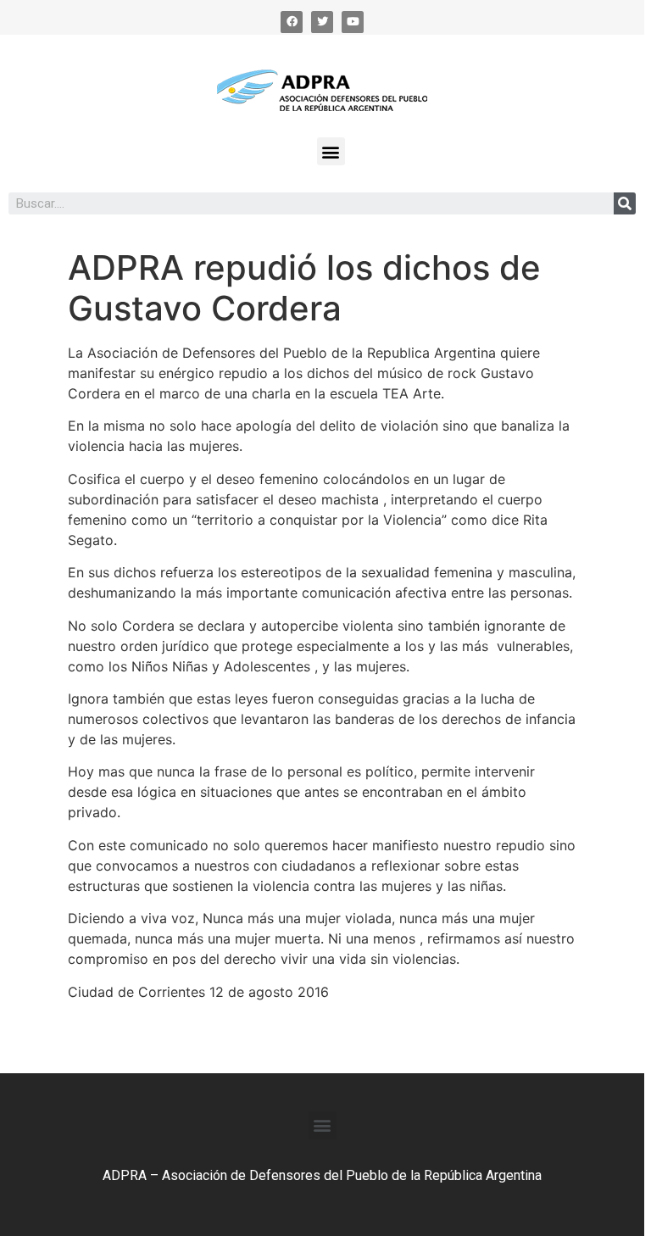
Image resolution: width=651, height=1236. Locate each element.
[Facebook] (292, 22)
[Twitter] (322, 22)
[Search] (625, 203)
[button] (331, 151)
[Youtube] (353, 22)
